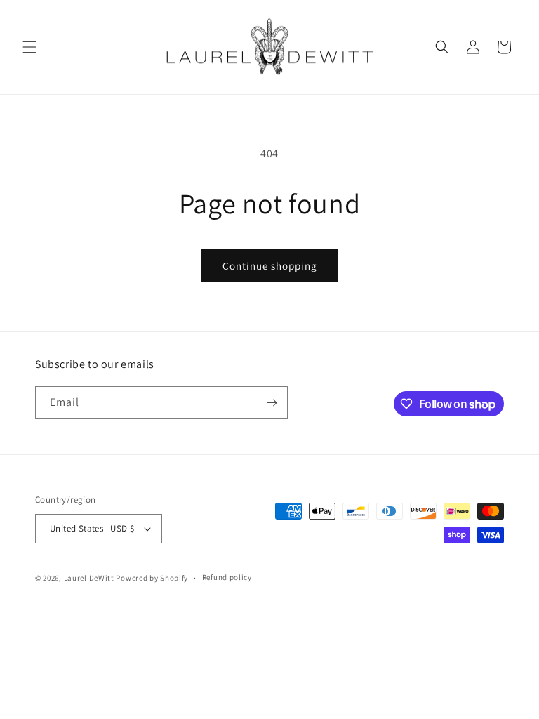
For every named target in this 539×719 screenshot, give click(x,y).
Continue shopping (269, 265)
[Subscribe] (271, 402)
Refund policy (227, 577)
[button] (29, 47)
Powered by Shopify (152, 578)
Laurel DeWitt (89, 578)
